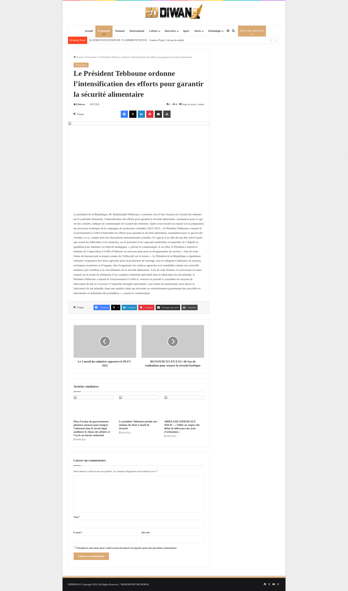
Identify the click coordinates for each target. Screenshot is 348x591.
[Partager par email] (158, 114)
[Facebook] (124, 114)
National (120, 31)
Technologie (214, 31)
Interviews (170, 31)
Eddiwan (80, 104)
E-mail (78, 532)
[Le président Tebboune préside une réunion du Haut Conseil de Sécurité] (139, 407)
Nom (77, 517)
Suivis (197, 31)
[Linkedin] (141, 114)
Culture (153, 31)
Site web (145, 532)
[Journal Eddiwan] (174, 12)
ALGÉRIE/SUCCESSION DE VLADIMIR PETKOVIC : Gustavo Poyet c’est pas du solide (136, 40)
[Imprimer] (167, 114)
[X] (132, 114)
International (137, 31)
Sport (186, 31)
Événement (104, 31)
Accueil (89, 31)
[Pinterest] (150, 114)
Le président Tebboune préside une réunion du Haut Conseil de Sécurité (138, 425)
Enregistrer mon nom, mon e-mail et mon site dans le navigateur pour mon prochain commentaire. (126, 548)
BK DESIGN (142, 584)
